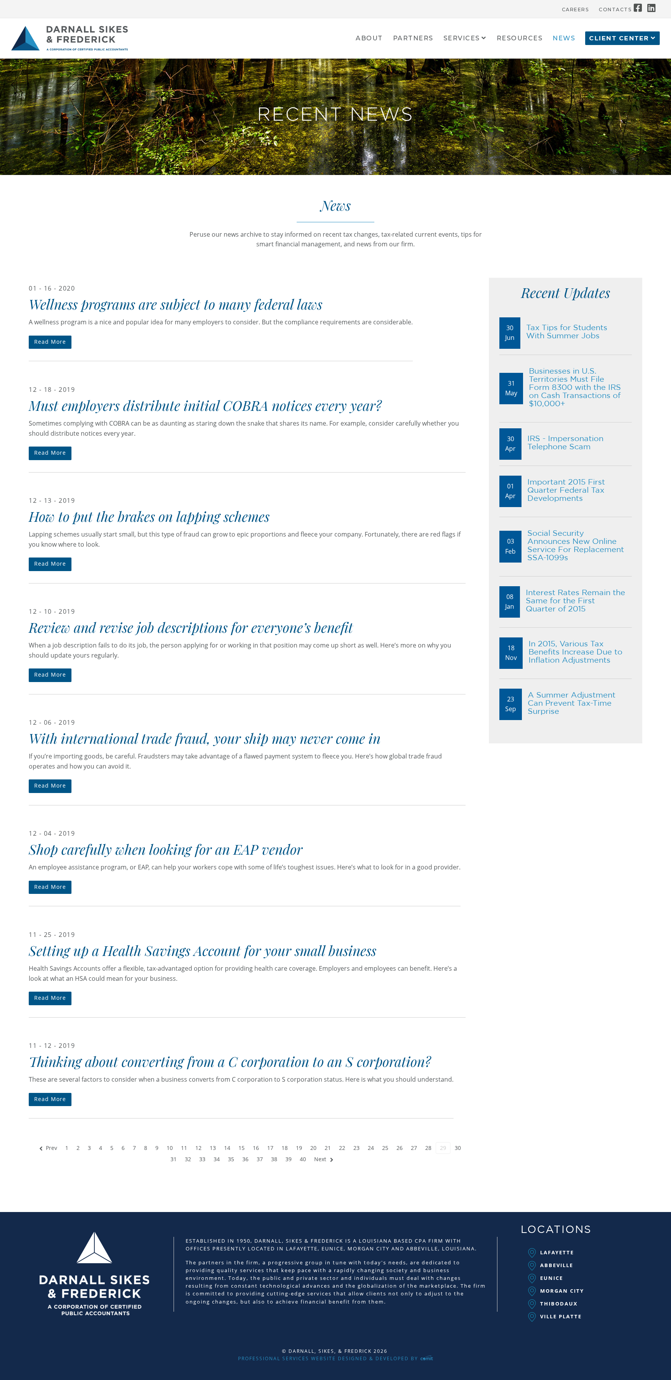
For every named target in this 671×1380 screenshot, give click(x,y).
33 (202, 1159)
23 (356, 1147)
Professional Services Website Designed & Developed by (329, 1358)
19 (299, 1147)
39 (288, 1159)
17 (270, 1147)
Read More (50, 341)
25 (385, 1147)
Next (320, 1159)
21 (328, 1147)
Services (461, 38)
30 (458, 1147)
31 (173, 1159)
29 (443, 1147)
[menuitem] (575, 7)
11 (184, 1147)
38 (274, 1159)
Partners (413, 38)
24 (371, 1147)
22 (342, 1147)
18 (285, 1147)
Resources (520, 38)
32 (188, 1159)
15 (241, 1147)
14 (227, 1147)
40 (303, 1159)
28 (428, 1147)
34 (217, 1159)
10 (170, 1147)
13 (213, 1147)
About (369, 38)
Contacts (615, 9)
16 (256, 1147)
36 (245, 1159)
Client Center (619, 38)
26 (399, 1147)
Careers (575, 9)
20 (313, 1147)
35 (231, 1159)
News (564, 38)
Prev (51, 1147)
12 (198, 1147)
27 (414, 1147)
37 (260, 1159)
